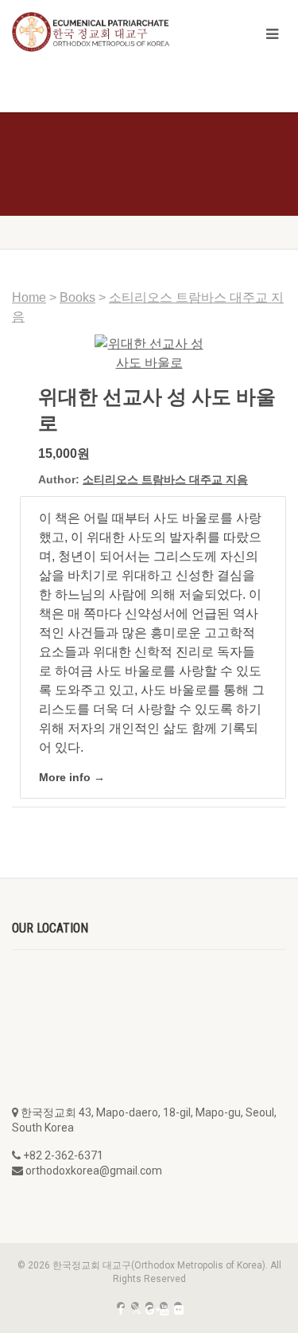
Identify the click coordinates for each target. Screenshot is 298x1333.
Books (77, 297)
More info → (72, 777)
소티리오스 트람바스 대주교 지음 (165, 479)
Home (29, 297)
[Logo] (99, 32)
